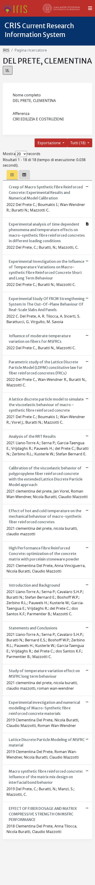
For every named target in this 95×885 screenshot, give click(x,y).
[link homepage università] (61, 8)
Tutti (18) (78, 142)
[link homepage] (17, 8)
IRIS (6, 50)
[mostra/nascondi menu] (90, 8)
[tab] (12, 175)
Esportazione (50, 142)
